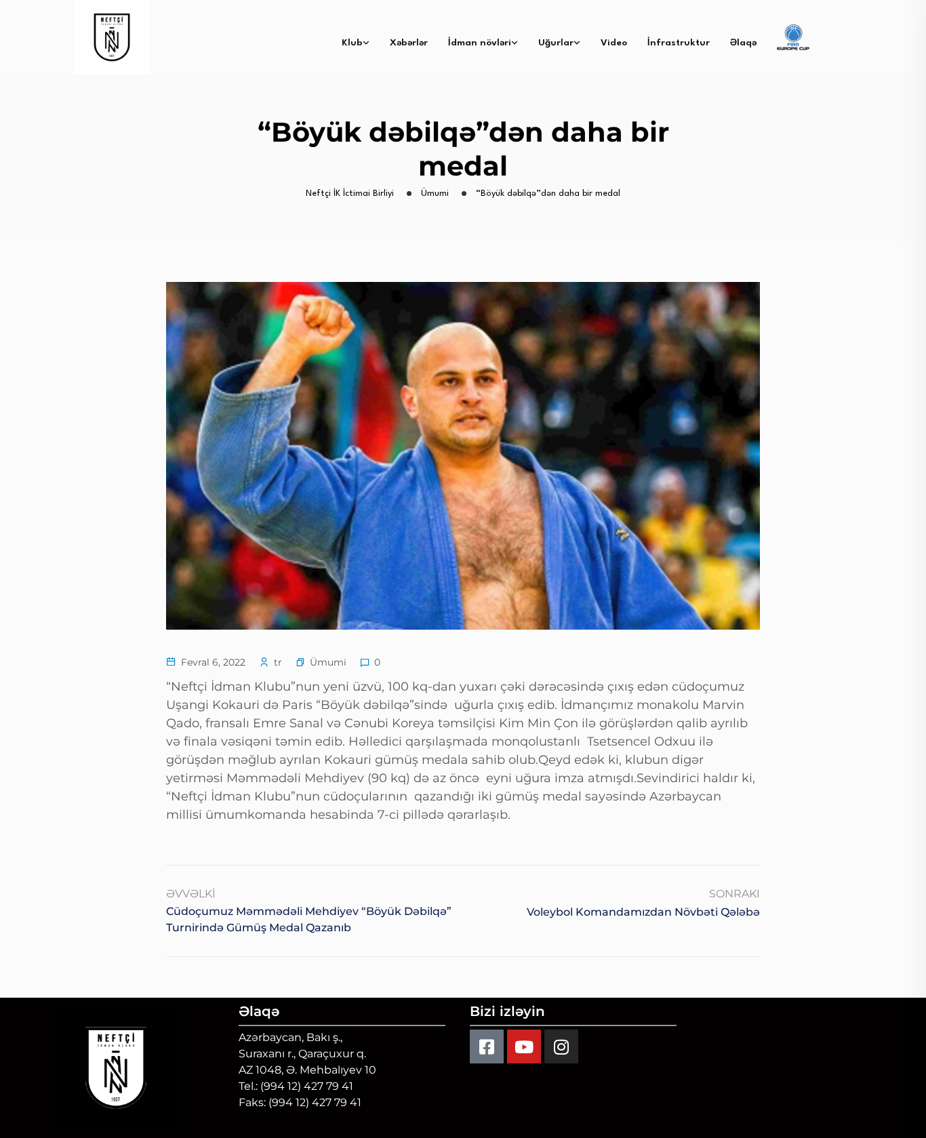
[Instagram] (561, 1046)
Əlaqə (743, 42)
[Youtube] (524, 1046)
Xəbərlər (409, 42)
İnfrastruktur (678, 42)
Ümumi (328, 662)
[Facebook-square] (487, 1046)
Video (614, 42)
